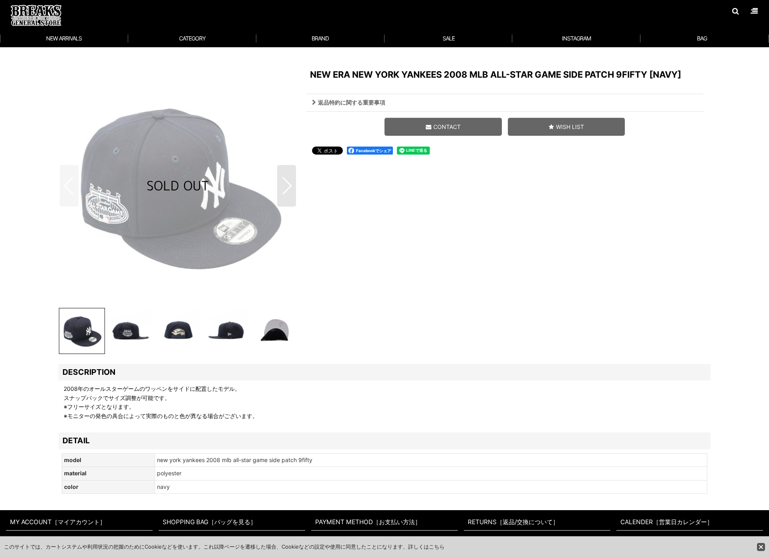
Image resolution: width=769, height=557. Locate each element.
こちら (437, 546)
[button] (735, 11)
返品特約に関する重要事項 (351, 102)
